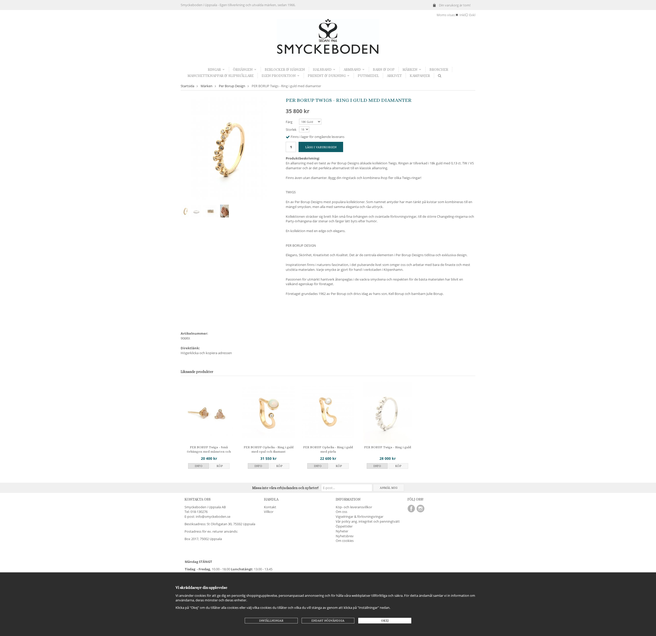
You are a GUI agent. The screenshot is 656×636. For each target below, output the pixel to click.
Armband (352, 69)
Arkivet (394, 76)
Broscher (438, 69)
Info (198, 466)
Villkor (268, 511)
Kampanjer (420, 76)
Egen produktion (279, 76)
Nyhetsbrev (345, 536)
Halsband (322, 69)
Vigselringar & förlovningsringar (359, 516)
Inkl (462, 15)
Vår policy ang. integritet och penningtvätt (368, 521)
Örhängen (243, 69)
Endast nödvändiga (327, 620)
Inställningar (271, 620)
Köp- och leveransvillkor (354, 507)
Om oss (341, 511)
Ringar (214, 69)
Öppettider (344, 526)
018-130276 (199, 511)
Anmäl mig (388, 488)
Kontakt (270, 507)
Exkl (472, 15)
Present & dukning (327, 76)
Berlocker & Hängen (285, 69)
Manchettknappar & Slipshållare (221, 76)
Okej (385, 620)
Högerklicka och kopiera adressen (206, 353)
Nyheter (342, 531)
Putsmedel (368, 76)
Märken (410, 69)
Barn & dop (384, 69)
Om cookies (345, 540)
